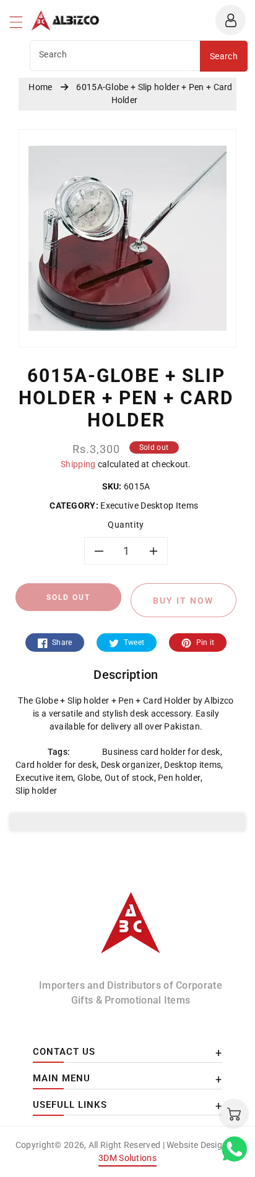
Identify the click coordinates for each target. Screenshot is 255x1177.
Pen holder (179, 778)
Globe (89, 778)
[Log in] (230, 20)
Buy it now (183, 600)
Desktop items (192, 765)
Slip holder (36, 791)
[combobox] (115, 55)
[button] (21, 25)
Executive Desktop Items (149, 505)
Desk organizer (130, 765)
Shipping (78, 464)
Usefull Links (70, 1104)
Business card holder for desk (161, 752)
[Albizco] (131, 928)
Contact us (64, 1051)
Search (224, 56)
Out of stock (129, 778)
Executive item (44, 778)
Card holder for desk (56, 765)
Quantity (126, 525)
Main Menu (61, 1078)
